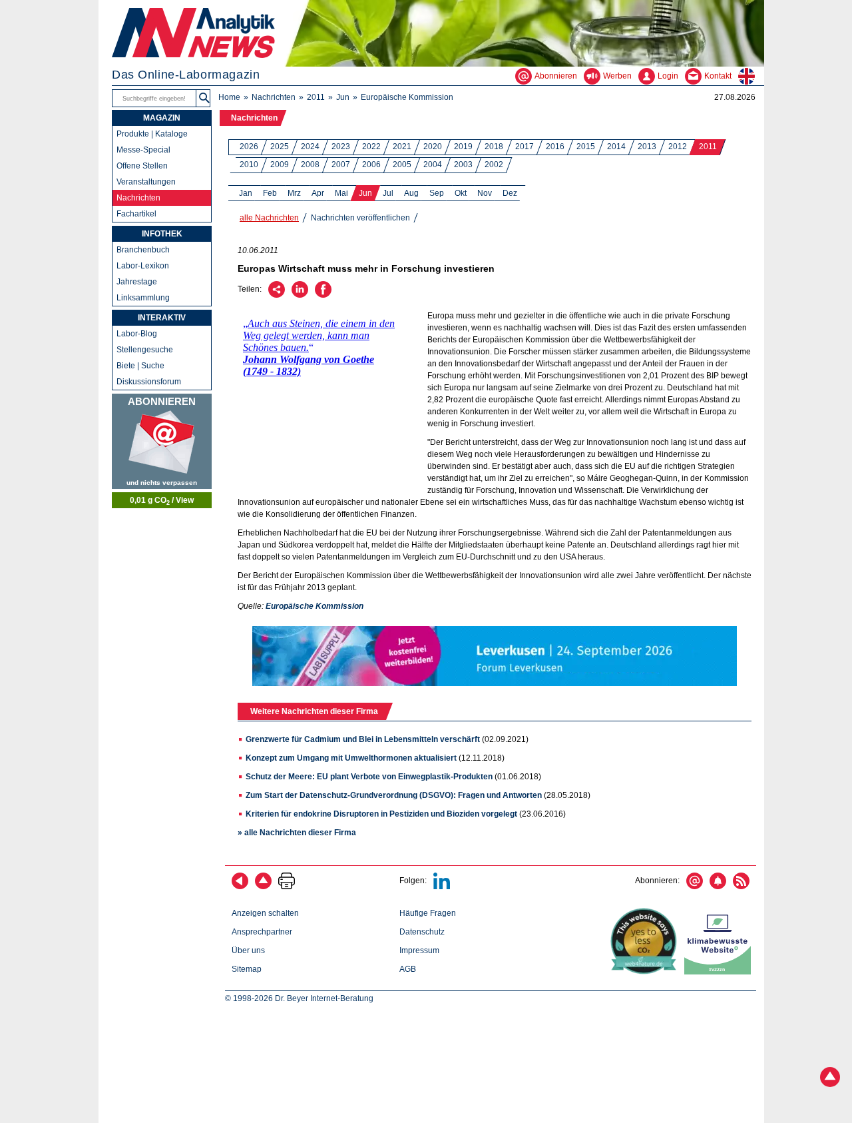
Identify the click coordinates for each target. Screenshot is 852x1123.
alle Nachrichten (269, 217)
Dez (510, 193)
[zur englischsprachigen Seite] (751, 76)
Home (229, 97)
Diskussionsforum (148, 381)
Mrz (294, 193)
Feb (270, 193)
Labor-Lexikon (142, 265)
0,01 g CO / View (162, 501)
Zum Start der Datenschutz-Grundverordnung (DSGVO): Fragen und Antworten (394, 795)
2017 (524, 146)
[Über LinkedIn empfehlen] (300, 295)
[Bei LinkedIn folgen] (441, 886)
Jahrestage (136, 281)
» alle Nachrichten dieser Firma (297, 832)
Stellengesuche (144, 349)
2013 (647, 146)
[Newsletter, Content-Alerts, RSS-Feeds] (162, 441)
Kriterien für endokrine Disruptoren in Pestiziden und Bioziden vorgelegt (381, 814)
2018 (494, 146)
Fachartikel (136, 213)
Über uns (248, 950)
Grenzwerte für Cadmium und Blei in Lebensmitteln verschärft (363, 739)
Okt (461, 193)
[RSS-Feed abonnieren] (741, 886)
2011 (316, 97)
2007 (340, 164)
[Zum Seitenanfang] (263, 886)
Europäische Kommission (407, 97)
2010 (249, 164)
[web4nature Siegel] (646, 971)
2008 (310, 164)
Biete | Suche (140, 365)
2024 (310, 146)
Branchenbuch (143, 249)
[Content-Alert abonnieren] (718, 886)
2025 (279, 146)
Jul (388, 193)
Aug (411, 193)
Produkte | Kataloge (152, 134)
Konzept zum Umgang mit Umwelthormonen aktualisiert (351, 758)
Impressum (419, 950)
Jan (245, 193)
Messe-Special (143, 150)
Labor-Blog (136, 333)
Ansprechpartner (262, 931)
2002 (494, 164)
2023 (340, 146)
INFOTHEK (162, 233)
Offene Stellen (142, 166)
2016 (555, 146)
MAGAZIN (161, 118)
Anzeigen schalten (265, 913)
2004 (432, 164)
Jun (342, 97)
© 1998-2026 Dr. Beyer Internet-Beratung (299, 998)
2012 (677, 146)
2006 (371, 164)
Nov (484, 193)
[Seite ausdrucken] (286, 886)
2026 (249, 146)
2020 (432, 146)
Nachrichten (274, 97)
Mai (341, 193)
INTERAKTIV (162, 317)
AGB (407, 969)
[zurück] (240, 886)
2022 (371, 146)
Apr (318, 193)
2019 (463, 146)
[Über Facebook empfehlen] (323, 295)
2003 (463, 164)
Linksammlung (143, 297)
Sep (436, 193)
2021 (402, 146)
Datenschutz (422, 931)
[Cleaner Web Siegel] (720, 971)
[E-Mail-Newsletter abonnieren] (694, 886)
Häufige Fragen (427, 913)
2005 (402, 164)
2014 (616, 146)
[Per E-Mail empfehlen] (276, 295)
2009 (279, 164)
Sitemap (247, 969)
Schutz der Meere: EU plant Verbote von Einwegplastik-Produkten (369, 776)
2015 (585, 146)
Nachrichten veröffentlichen (360, 217)
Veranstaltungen (146, 182)
